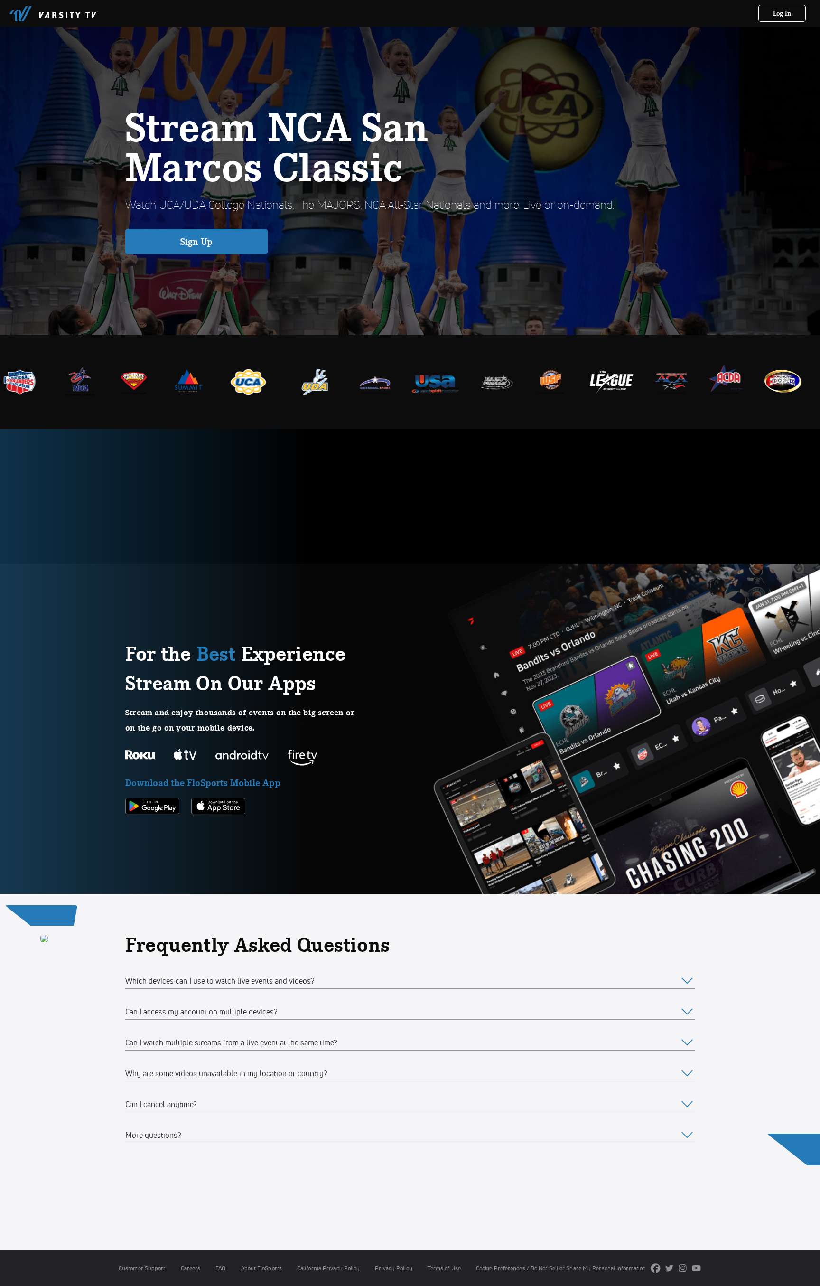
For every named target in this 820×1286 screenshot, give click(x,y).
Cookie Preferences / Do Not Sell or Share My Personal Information (561, 1268)
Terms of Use (444, 1268)
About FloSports (261, 1268)
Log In (782, 13)
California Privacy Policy (328, 1268)
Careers (191, 1268)
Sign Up (196, 241)
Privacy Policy (393, 1268)
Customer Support (142, 1268)
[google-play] (152, 830)
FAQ (220, 1268)
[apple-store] (218, 830)
